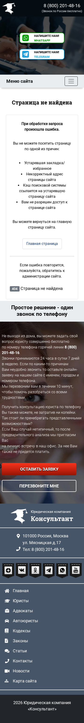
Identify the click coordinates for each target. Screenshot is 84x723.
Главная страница (42, 243)
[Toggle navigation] (71, 81)
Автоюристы (25, 620)
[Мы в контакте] (22, 571)
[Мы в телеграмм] (49, 571)
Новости (21, 670)
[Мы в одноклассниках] (36, 571)
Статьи (20, 650)
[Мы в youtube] (76, 571)
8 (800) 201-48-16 (62, 5)
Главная (21, 590)
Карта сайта (25, 680)
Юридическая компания (10, 8)
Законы (20, 640)
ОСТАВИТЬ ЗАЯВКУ (39, 469)
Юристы (21, 600)
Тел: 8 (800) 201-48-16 (43, 549)
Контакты (22, 660)
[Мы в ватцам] (63, 571)
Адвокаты (23, 610)
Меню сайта (19, 81)
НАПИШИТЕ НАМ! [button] (46, 38)
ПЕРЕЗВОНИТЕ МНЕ (39, 485)
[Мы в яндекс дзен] (9, 571)
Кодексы (21, 630)
